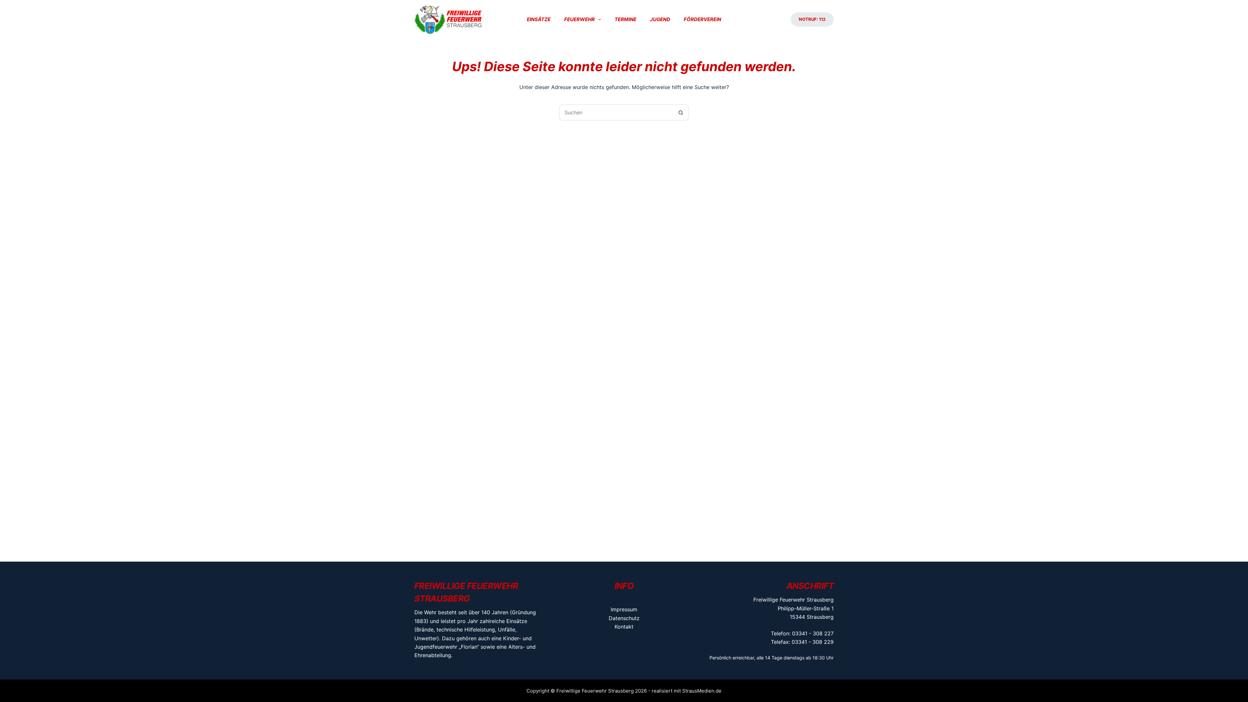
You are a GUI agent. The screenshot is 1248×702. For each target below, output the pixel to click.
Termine (625, 19)
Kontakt (624, 626)
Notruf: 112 (812, 19)
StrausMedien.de (702, 691)
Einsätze (539, 19)
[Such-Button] (681, 112)
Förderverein (702, 19)
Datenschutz (624, 618)
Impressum (624, 609)
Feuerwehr (579, 19)
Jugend (660, 19)
